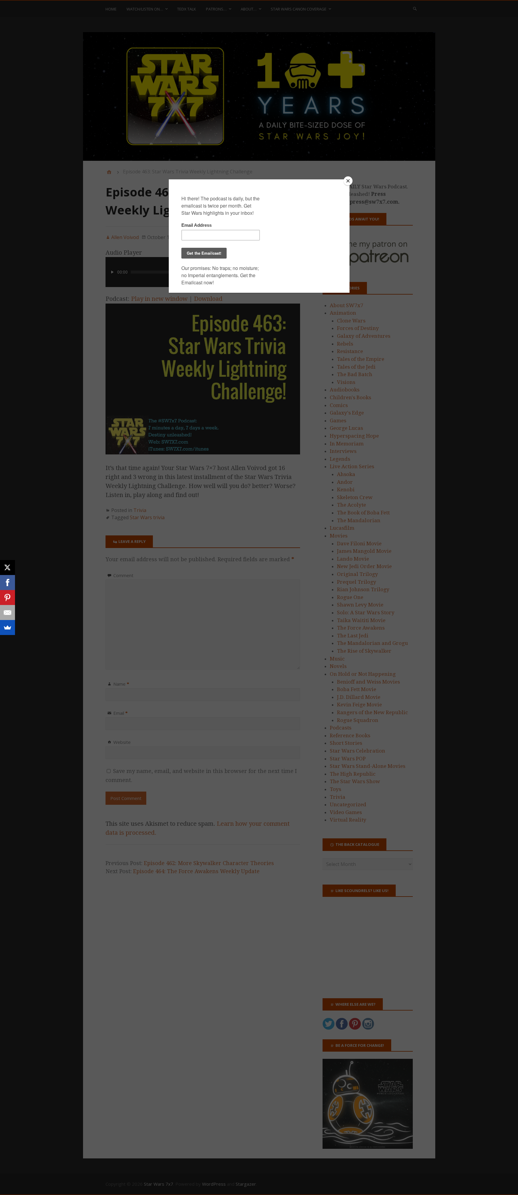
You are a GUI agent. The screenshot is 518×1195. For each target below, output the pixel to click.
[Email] (7, 612)
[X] (7, 567)
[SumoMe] (7, 627)
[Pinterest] (7, 597)
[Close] (348, 180)
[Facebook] (7, 582)
